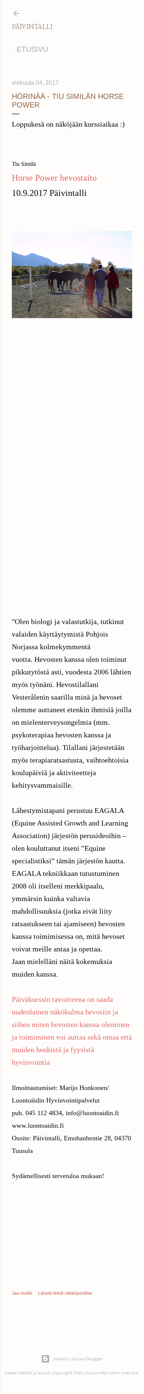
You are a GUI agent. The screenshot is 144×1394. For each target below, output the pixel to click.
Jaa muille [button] (22, 1293)
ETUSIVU (32, 49)
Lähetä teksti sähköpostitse (65, 1293)
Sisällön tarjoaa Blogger (78, 1358)
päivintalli (32, 26)
